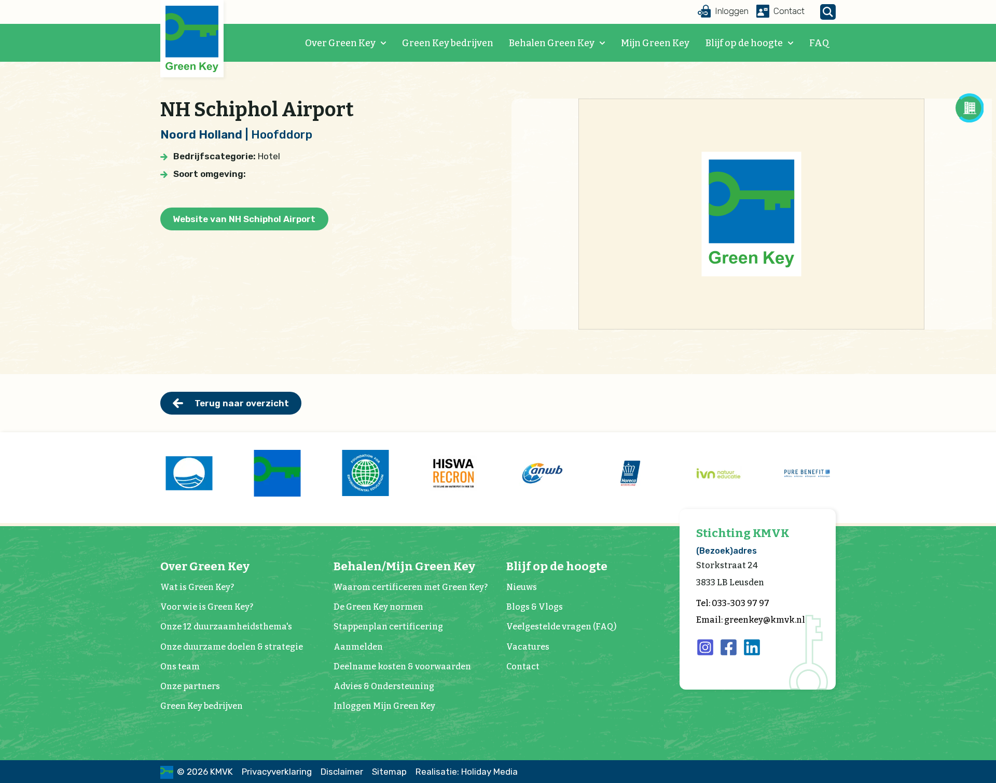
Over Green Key (340, 43)
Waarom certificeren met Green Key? (411, 587)
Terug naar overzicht (242, 403)
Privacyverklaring (277, 771)
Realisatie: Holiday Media (467, 771)
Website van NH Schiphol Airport (244, 219)
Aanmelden (358, 647)
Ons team (180, 666)
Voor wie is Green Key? (206, 607)
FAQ (819, 43)
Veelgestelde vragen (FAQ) (561, 626)
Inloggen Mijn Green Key (384, 706)
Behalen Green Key (551, 43)
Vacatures (527, 647)
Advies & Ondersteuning (384, 686)
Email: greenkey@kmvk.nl (750, 620)
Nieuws (521, 587)
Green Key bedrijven (447, 43)
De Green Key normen (378, 607)
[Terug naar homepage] (191, 39)
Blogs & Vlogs (534, 607)
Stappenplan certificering (388, 626)
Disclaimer (342, 771)
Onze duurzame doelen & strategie (231, 647)
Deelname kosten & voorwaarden (402, 666)
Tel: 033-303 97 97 (732, 603)
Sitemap (389, 771)
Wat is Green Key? (197, 587)
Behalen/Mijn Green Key (404, 566)
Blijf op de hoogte (744, 43)
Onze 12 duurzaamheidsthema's (226, 626)
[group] (188, 473)
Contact (523, 666)
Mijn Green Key (655, 43)
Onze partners (190, 686)
